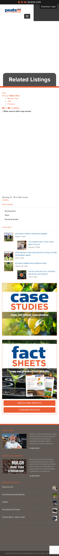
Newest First (13, 98)
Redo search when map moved (17, 111)
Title (9, 101)
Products (11, 104)
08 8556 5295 (34, 2)
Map (18, 108)
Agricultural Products (30, 403)
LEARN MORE (35, 448)
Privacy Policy (40, 553)
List (5, 108)
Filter (4, 93)
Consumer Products (29, 410)
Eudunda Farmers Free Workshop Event (31, 263)
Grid (12, 108)
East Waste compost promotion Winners (31, 234)
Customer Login (48, 6)
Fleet (7, 215)
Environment (10, 211)
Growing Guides (12, 219)
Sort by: (10, 96)
